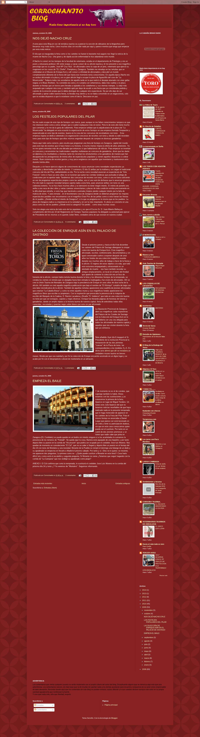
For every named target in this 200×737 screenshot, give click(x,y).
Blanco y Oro (148, 255)
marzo (147, 658)
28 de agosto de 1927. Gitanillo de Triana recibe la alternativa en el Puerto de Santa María (160, 113)
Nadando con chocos (151, 411)
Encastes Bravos (150, 195)
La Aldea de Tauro (150, 105)
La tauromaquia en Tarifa (153, 146)
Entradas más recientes (42, 483)
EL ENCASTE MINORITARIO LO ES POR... (160, 506)
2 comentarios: (70, 103)
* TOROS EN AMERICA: (151, 257)
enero (146, 665)
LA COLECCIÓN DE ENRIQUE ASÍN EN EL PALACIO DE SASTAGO (154, 628)
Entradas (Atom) (50, 488)
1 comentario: (70, 368)
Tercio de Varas (149, 326)
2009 (144, 607)
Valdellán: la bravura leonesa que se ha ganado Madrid (160, 201)
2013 (144, 594)
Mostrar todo (163, 575)
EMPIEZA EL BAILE (47, 381)
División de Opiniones (152, 334)
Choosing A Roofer (149, 413)
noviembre (148, 610)
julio (146, 644)
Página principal (111, 705)
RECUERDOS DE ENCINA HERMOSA (160, 290)
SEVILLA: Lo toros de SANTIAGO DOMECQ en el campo (160, 375)
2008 (144, 669)
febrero (147, 662)
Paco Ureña (147, 546)
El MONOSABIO (149, 235)
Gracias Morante (149, 328)
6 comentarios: (70, 222)
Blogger (114, 718)
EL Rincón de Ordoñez (152, 126)
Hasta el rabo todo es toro (153, 544)
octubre (147, 614)
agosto (147, 641)
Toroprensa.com (149, 419)
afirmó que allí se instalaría (116, 351)
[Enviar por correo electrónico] (84, 103)
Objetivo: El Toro (149, 369)
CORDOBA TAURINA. (152, 502)
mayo (146, 651)
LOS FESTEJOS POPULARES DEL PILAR (64, 116)
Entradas (40, 705)
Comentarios (41, 710)
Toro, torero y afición (151, 215)
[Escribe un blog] (86, 103)
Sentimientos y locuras (152, 482)
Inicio (84, 483)
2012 (144, 597)
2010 (144, 604)
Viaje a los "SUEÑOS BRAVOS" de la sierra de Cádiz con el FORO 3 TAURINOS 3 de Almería (160, 356)
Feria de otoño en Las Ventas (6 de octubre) (160, 466)
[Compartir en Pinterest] (95, 103)
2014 (144, 590)
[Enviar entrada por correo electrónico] (79, 103)
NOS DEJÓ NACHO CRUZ (52, 38)
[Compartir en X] (89, 103)
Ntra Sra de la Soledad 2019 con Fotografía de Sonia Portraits (160, 488)
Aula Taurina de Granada (153, 263)
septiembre (149, 637)
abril (146, 655)
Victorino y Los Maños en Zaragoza (160, 446)
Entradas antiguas (123, 483)
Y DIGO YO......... (149, 389)
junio (146, 648)
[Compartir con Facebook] (92, 103)
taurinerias (147, 306)
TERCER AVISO (149, 553)
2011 (144, 600)
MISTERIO (159, 308)
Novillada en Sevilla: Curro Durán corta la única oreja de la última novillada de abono (160, 397)
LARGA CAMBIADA (151, 462)
